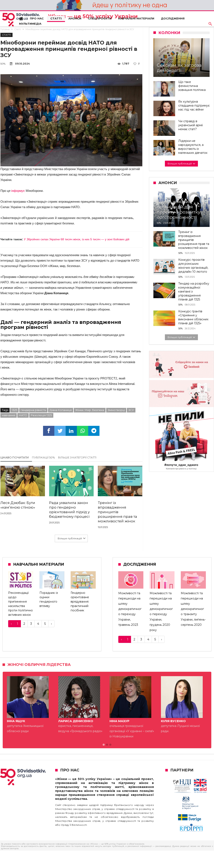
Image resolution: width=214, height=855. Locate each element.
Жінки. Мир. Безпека (89, 410)
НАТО (23, 415)
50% (2, 63)
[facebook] (48, 431)
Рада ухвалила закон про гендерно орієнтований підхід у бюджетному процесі (69, 510)
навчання (8, 415)
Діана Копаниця (61, 410)
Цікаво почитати (14, 457)
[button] (103, 745)
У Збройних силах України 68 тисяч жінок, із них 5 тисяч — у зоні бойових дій (76, 239)
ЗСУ (131, 410)
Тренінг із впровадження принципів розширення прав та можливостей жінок (117, 512)
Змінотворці (116, 410)
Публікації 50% (43, 457)
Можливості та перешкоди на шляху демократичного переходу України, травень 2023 (129, 609)
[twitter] (60, 431)
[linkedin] (71, 431)
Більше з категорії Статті (77, 457)
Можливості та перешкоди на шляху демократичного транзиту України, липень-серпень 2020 (193, 609)
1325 (14, 410)
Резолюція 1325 (41, 415)
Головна (5, 29)
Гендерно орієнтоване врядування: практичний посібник (80, 601)
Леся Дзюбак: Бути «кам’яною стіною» (17, 505)
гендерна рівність (33, 410)
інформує (18, 190)
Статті (17, 29)
